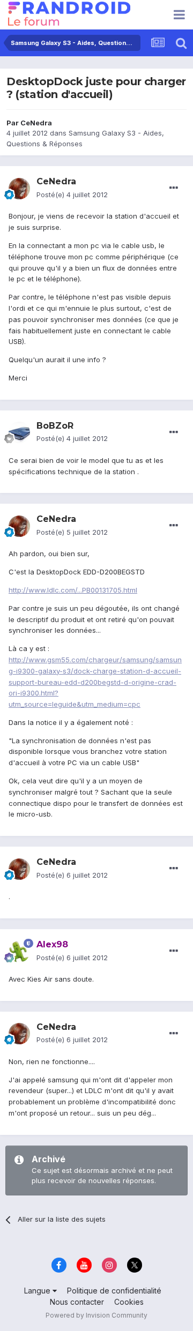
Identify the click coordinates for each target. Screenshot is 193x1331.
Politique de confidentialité (114, 1290)
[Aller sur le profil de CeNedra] (19, 188)
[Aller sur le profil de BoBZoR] (19, 432)
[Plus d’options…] (173, 188)
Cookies (129, 1301)
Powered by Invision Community (96, 1315)
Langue (38, 1290)
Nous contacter (77, 1301)
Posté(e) (72, 194)
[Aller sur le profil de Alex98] (19, 951)
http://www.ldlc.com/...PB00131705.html (73, 590)
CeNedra (36, 122)
